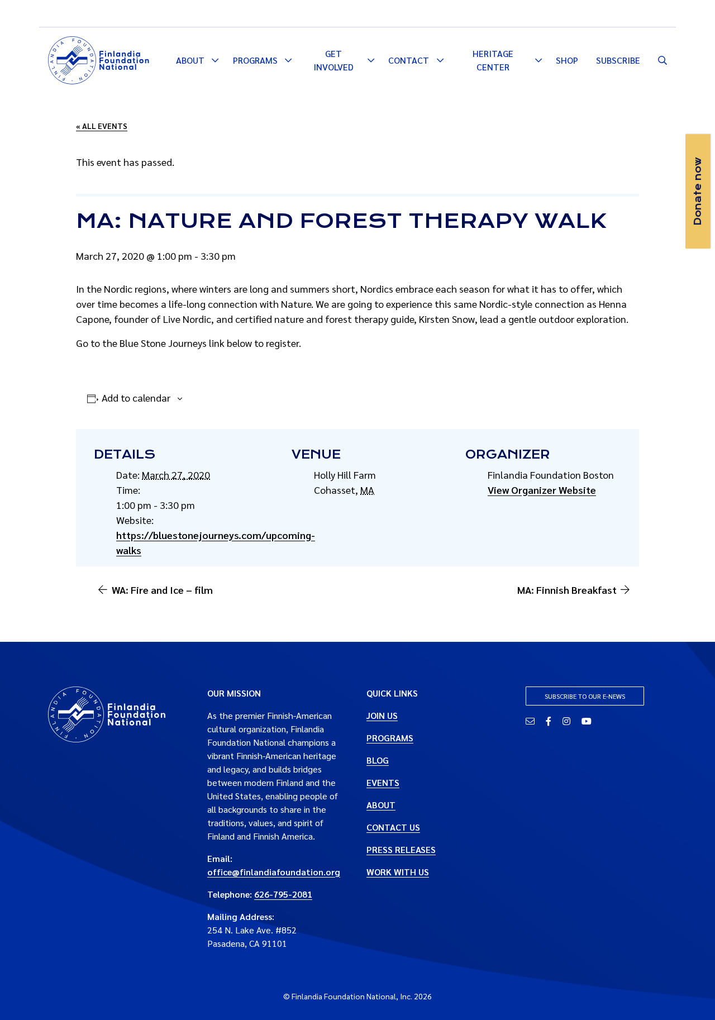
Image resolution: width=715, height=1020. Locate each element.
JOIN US (382, 715)
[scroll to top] (688, 993)
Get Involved (333, 60)
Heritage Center (493, 60)
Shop (567, 60)
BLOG (377, 760)
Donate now (697, 191)
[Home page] (98, 59)
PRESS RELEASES (401, 849)
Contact (408, 60)
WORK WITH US (397, 872)
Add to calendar (136, 397)
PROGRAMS (389, 737)
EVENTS (382, 782)
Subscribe (618, 60)
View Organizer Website (542, 489)
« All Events (101, 126)
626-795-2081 (283, 894)
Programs (255, 60)
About (190, 60)
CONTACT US (393, 827)
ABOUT (380, 805)
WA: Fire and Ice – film (162, 589)
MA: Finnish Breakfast (567, 589)
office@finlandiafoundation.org (273, 872)
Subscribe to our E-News (585, 696)
